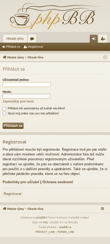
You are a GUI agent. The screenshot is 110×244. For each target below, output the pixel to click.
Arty (45, 222)
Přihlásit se (13, 46)
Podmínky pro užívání (21, 182)
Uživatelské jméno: (16, 79)
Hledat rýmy (15, 39)
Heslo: (7, 91)
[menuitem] (45, 232)
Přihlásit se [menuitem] (95, 40)
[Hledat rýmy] (55, 16)
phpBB (41, 217)
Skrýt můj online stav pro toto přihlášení (33, 113)
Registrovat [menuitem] (104, 40)
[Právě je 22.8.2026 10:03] (105, 57)
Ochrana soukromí (57, 182)
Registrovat (35, 46)
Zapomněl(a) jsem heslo (18, 101)
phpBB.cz (65, 227)
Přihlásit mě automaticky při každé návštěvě (36, 108)
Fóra (33, 40)
